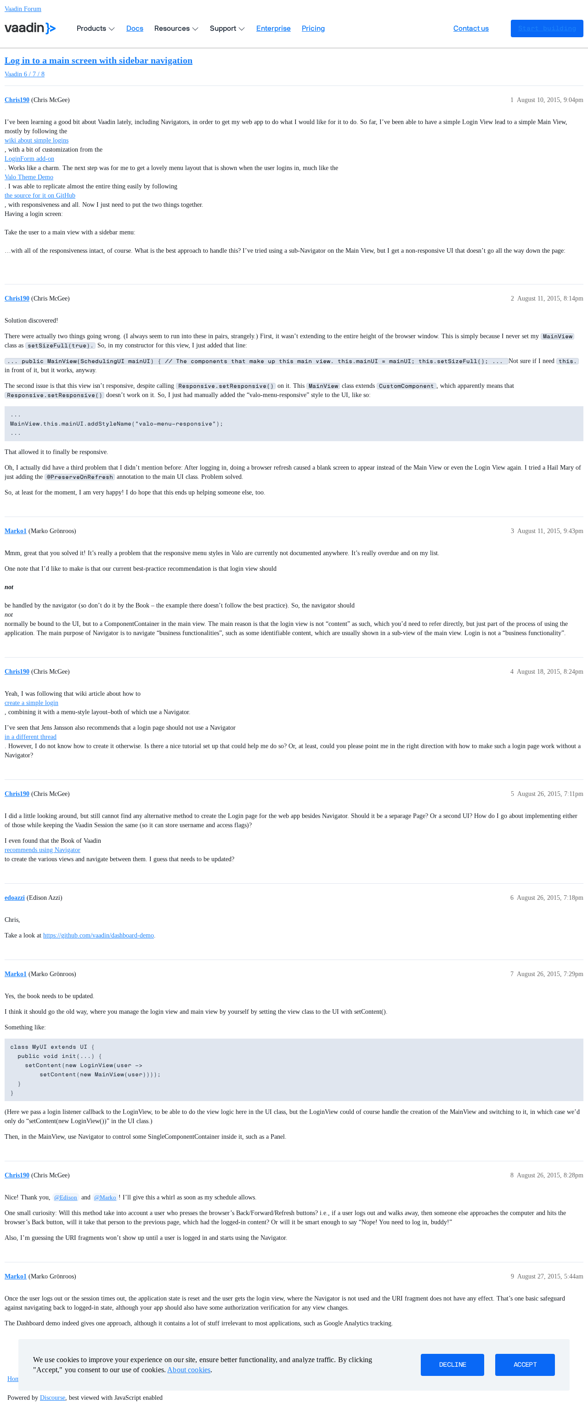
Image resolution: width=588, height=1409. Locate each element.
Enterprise (273, 28)
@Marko (105, 1197)
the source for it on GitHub (40, 195)
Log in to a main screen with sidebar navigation (98, 60)
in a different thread (31, 736)
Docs (134, 28)
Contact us (471, 28)
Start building (547, 28)
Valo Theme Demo (29, 177)
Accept (525, 1365)
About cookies (188, 1370)
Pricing (313, 28)
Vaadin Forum (23, 9)
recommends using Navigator (42, 850)
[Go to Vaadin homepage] (30, 28)
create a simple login (31, 702)
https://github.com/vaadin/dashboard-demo (98, 935)
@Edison (65, 1197)
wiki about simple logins (36, 140)
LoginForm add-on (29, 158)
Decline (452, 1365)
